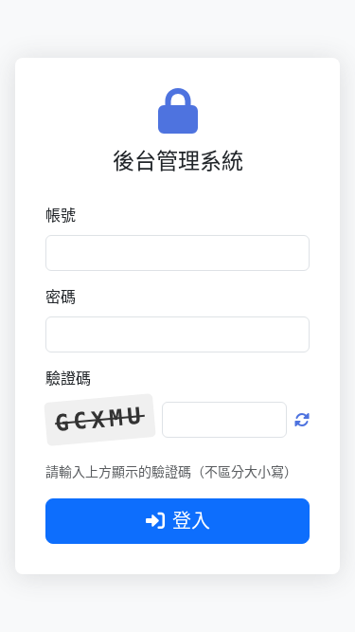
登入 (191, 521)
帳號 (60, 216)
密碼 (60, 297)
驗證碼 (68, 378)
